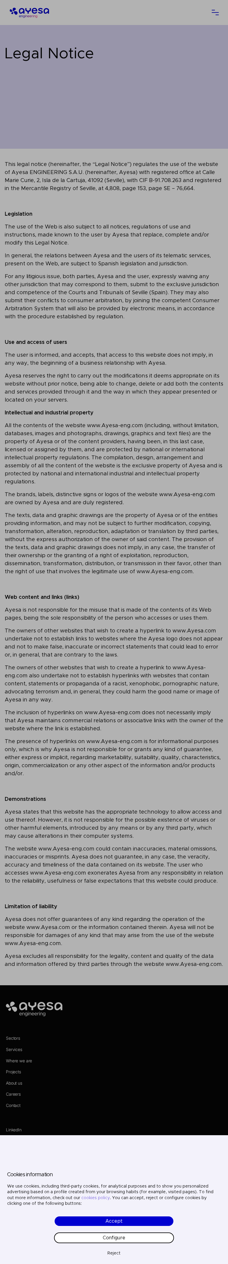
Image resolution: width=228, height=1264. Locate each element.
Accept (114, 1221)
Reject (114, 1253)
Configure (114, 1237)
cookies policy (95, 1198)
